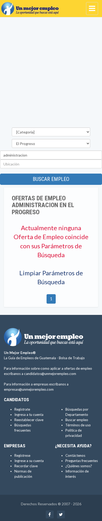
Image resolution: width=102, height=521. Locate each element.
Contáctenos (75, 455)
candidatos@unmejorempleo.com (50, 374)
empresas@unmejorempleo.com (29, 389)
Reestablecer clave (28, 420)
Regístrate (22, 409)
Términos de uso (78, 425)
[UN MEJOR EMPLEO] (31, 6)
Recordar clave (26, 466)
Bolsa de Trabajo (72, 358)
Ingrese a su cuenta (29, 461)
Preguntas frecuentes (81, 461)
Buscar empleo (51, 179)
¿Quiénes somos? (78, 466)
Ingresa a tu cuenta (28, 414)
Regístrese (22, 455)
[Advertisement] (51, 74)
